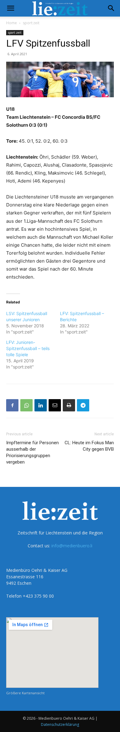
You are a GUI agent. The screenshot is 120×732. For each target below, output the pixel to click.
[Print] (69, 405)
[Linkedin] (40, 405)
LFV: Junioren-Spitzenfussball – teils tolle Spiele (28, 348)
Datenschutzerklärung (60, 724)
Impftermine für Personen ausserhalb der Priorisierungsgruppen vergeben (32, 452)
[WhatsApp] (26, 405)
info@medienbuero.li (71, 546)
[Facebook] (12, 405)
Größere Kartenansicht (25, 693)
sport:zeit (31, 22)
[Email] (55, 405)
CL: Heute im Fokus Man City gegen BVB (89, 446)
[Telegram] (83, 405)
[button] (10, 8)
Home (11, 22)
